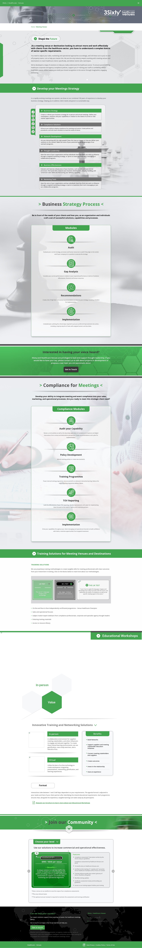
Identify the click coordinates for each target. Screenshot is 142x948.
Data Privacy (90, 945)
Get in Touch (71, 369)
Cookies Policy (100, 945)
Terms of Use (110, 945)
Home (33, 27)
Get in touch (37, 927)
